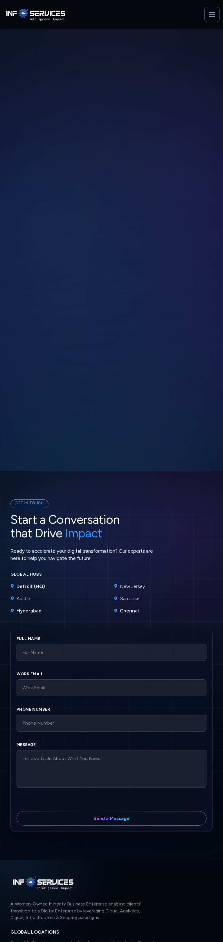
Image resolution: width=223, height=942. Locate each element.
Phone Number (33, 709)
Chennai (129, 611)
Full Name (28, 638)
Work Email (30, 674)
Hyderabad (29, 611)
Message (26, 744)
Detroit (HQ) (31, 586)
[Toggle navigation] (212, 14)
